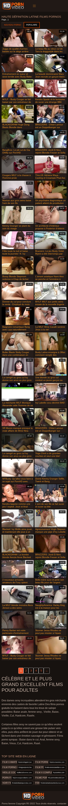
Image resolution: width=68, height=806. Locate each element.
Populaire (31, 25)
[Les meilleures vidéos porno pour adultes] (33, 796)
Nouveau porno (12, 25)
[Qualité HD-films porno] (13, 6)
